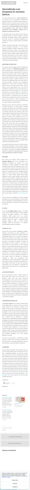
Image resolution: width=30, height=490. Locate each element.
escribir (16, 236)
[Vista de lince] (19, 400)
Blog (5, 430)
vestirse (20, 90)
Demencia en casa (8, 2)
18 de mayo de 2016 (7, 427)
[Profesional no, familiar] (8, 402)
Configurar (15, 486)
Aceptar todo (15, 480)
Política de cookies (6, 477)
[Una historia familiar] (8, 414)
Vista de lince (17, 403)
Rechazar (15, 483)
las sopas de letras (22, 192)
